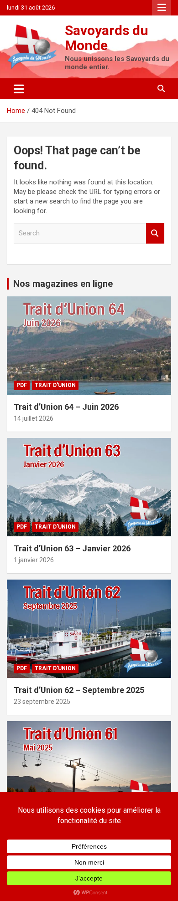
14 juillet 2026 (33, 418)
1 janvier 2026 (34, 560)
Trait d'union (55, 385)
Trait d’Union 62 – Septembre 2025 (79, 690)
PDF (21, 385)
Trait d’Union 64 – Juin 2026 (66, 407)
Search (155, 233)
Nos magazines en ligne (63, 283)
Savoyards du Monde (106, 37)
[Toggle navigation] (19, 88)
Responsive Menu (161, 7)
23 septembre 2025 (42, 701)
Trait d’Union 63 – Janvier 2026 (72, 548)
